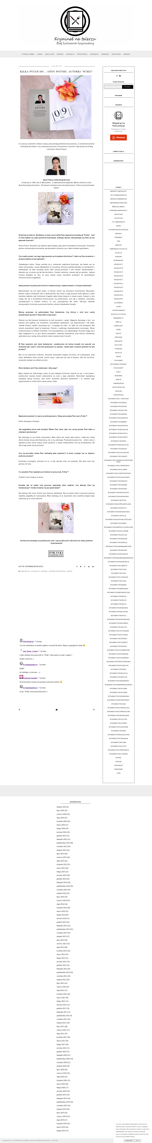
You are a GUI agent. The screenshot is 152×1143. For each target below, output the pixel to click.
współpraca (119, 395)
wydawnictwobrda (118, 441)
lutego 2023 (61, 958)
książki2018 (118, 268)
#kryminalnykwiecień (118, 203)
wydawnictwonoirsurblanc (118, 619)
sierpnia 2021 (61, 1023)
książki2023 (118, 287)
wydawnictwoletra (119, 569)
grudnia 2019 (61, 1095)
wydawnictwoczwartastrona (118, 473)
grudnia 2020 (61, 1051)
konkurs (118, 256)
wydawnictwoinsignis (118, 539)
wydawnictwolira (118, 573)
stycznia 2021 (61, 1048)
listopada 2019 (62, 1098)
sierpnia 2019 (61, 1109)
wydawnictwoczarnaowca (118, 465)
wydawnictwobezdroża (118, 429)
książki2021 (118, 279)
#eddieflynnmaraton (118, 199)
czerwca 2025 (61, 857)
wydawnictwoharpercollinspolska (118, 527)
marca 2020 (61, 1084)
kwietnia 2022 (62, 994)
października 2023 (63, 929)
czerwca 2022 (61, 987)
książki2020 (118, 276)
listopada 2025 (62, 839)
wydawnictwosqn (118, 704)
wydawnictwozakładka (118, 738)
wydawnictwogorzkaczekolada (118, 519)
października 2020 (63, 1059)
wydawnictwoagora (118, 406)
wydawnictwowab (118, 731)
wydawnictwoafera (118, 402)
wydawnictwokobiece (118, 542)
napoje (118, 322)
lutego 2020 (61, 1087)
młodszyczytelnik (118, 314)
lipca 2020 (60, 1069)
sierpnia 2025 (61, 850)
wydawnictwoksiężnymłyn (118, 562)
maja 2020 (60, 1077)
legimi (118, 306)
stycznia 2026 (61, 832)
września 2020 (62, 1062)
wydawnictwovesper (118, 723)
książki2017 (118, 264)
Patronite (70, 54)
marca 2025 (61, 868)
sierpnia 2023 (61, 936)
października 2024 (63, 886)
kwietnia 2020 (62, 1080)
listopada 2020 (62, 1055)
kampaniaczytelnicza (118, 249)
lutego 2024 (61, 915)
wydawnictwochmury (118, 456)
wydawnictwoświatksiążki (118, 715)
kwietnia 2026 (62, 821)
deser (118, 226)
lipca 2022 (60, 983)
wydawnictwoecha (118, 500)
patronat (44, 571)
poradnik (118, 349)
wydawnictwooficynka (118, 635)
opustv (118, 333)
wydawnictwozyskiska (57, 571)
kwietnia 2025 (62, 864)
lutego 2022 (61, 1001)
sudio (118, 372)
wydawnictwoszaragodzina (118, 711)
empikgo (118, 233)
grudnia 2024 (61, 879)
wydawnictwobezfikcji (118, 433)
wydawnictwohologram (118, 531)
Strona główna (28, 54)
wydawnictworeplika (118, 677)
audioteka (118, 214)
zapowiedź (118, 765)
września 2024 (62, 890)
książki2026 (118, 299)
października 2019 (63, 1102)
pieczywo (118, 345)
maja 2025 (60, 861)
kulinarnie (118, 303)
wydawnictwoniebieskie (118, 608)
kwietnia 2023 (62, 951)
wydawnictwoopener (118, 638)
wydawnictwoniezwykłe (118, 612)
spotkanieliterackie (118, 364)
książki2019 (35, 571)
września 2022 (62, 976)
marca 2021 (61, 1041)
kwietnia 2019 (62, 1123)
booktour (119, 218)
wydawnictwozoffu (118, 746)
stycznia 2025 (61, 875)
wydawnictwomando (118, 585)
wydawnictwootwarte (118, 642)
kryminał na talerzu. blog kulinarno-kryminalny (33, 1140)
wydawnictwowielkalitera (118, 735)
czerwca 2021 (61, 1030)
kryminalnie (25, 571)
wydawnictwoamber (118, 422)
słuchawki (118, 360)
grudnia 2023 (61, 922)
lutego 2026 (61, 828)
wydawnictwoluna (118, 581)
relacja (118, 353)
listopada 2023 (62, 926)
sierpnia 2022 (61, 980)
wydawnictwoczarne (118, 469)
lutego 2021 (61, 1044)
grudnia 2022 (61, 965)
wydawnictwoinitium (118, 535)
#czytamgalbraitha (118, 195)
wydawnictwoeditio (118, 508)
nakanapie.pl (118, 318)
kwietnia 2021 (62, 1037)
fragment (118, 237)
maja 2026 (60, 818)
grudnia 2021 (61, 1008)
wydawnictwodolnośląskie (118, 477)
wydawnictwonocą (118, 615)
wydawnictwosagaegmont (118, 681)
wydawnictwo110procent (118, 399)
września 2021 (62, 1019)
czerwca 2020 (61, 1073)
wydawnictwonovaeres (118, 623)
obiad (118, 329)
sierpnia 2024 (61, 893)
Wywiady (127, 54)
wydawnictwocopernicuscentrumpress (118, 461)
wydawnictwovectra (118, 719)
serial (118, 356)
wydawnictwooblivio (118, 627)
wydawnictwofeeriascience (118, 512)
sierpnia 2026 (61, 807)
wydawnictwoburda (118, 449)
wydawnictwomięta (118, 596)
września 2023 (62, 933)
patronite (119, 341)
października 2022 (63, 972)
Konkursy (105, 54)
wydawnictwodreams (118, 485)
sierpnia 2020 (61, 1066)
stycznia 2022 (61, 1005)
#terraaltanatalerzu (118, 210)
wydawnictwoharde (118, 523)
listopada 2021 (62, 1012)
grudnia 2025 (61, 836)
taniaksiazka (118, 383)
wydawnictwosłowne (118, 692)
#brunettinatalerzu (118, 191)
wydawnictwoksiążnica (118, 554)
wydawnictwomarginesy (118, 588)
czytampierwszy (118, 222)
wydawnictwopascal (118, 646)
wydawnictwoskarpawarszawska (118, 685)
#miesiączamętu (118, 206)
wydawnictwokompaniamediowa (118, 546)
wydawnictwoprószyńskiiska (118, 661)
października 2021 (63, 1016)
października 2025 (63, 843)
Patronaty (94, 54)
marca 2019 (61, 1127)
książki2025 (118, 295)
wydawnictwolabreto (118, 565)
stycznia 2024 (61, 918)
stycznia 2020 (61, 1091)
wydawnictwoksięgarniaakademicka (118, 558)
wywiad (69, 571)
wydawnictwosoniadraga (118, 696)
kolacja (118, 253)
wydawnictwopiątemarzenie (118, 650)
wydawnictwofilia (118, 516)
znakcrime (118, 769)
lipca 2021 (60, 1026)
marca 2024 (61, 911)
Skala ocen (49, 54)
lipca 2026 (60, 810)
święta (118, 379)
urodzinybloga (118, 387)
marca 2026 (61, 825)
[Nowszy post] (19, 709)
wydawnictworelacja (119, 673)
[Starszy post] (94, 709)
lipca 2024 (60, 897)
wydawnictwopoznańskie (118, 658)
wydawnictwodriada (118, 489)
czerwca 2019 (61, 1116)
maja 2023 (60, 947)
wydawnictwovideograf (118, 727)
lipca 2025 (60, 854)
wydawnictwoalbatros (118, 418)
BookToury (116, 54)
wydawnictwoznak (118, 742)
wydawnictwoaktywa (118, 410)
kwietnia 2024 (62, 908)
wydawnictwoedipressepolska (118, 504)
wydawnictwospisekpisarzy (118, 700)
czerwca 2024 (61, 900)
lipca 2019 (60, 1113)
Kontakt (60, 54)
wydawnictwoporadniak (118, 654)
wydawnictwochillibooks (118, 452)
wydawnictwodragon (118, 481)
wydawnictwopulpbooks (119, 665)
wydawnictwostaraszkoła (118, 708)
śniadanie (118, 376)
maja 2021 (60, 1034)
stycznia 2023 (61, 962)
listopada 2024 (62, 882)
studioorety (118, 368)
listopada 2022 (62, 969)
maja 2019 (60, 1120)
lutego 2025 (61, 872)
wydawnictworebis (118, 669)
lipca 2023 (60, 940)
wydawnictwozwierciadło (118, 750)
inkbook (118, 245)
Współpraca (82, 54)
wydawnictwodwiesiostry (118, 492)
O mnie (39, 54)
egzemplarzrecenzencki (118, 229)
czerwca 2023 (61, 944)
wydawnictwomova (118, 600)
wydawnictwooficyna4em (118, 631)
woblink (118, 391)
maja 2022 (60, 990)
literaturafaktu (118, 310)
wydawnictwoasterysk (118, 425)
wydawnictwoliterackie (118, 577)
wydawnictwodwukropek (118, 496)
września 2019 (62, 1105)
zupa (118, 773)
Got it (138, 1140)
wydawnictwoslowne (118, 688)
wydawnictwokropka (118, 550)
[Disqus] (57, 606)
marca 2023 (61, 954)
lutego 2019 (61, 1131)
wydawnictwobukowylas (118, 445)
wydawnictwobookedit (118, 437)
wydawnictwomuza (118, 604)
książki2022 (118, 283)
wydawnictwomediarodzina (118, 592)
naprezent (118, 326)
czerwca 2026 (61, 814)
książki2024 (118, 291)
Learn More (129, 1140)
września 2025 (62, 846)
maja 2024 (60, 904)
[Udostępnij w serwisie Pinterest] (93, 567)
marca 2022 (61, 998)
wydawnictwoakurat (118, 414)
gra (118, 241)
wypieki (118, 758)
